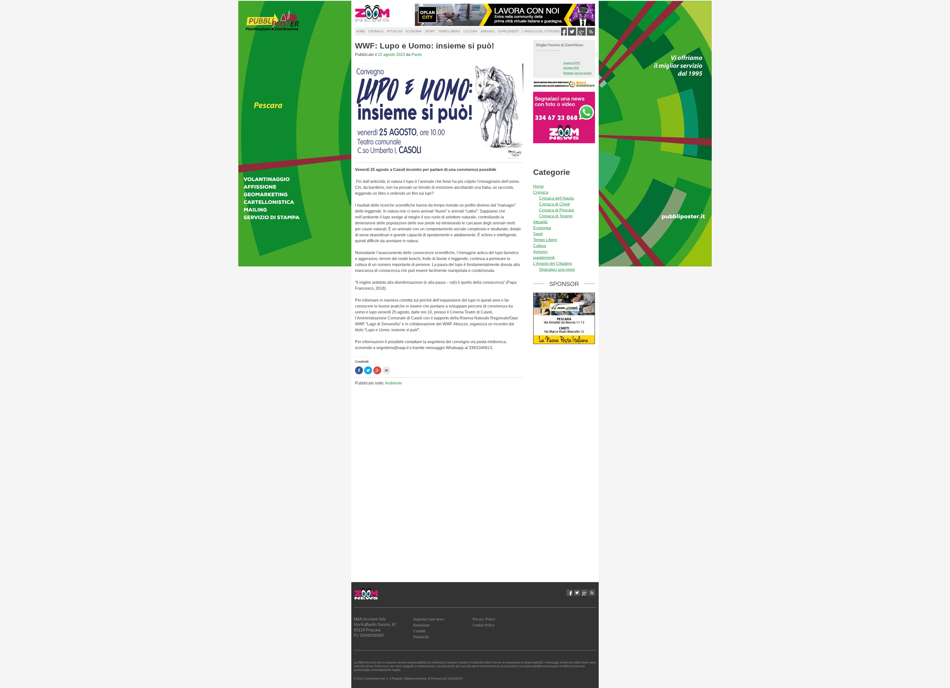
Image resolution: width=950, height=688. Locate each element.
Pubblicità (421, 637)
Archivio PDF (571, 67)
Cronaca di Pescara (556, 210)
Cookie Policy (484, 625)
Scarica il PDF (571, 62)
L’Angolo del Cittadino (541, 31)
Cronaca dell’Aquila (556, 198)
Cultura (470, 31)
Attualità (394, 31)
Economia (413, 31)
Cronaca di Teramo (555, 216)
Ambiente (393, 383)
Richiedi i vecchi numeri (577, 72)
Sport (430, 31)
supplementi (508, 31)
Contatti (419, 631)
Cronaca (375, 31)
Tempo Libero (449, 31)
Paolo (416, 54)
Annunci (488, 31)
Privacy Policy (484, 619)
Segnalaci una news (557, 269)
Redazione (421, 625)
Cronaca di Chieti (554, 204)
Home (360, 31)
